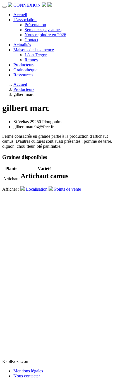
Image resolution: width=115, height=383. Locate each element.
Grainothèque (25, 69)
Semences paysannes (43, 29)
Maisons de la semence (33, 49)
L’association (25, 19)
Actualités (22, 44)
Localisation (36, 189)
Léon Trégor (36, 54)
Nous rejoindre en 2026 (45, 34)
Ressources (23, 74)
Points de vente (67, 189)
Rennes (31, 59)
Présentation (35, 24)
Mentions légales (28, 371)
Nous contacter (26, 376)
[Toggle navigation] (4, 7)
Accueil (20, 14)
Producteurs (23, 64)
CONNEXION (27, 5)
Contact (31, 39)
